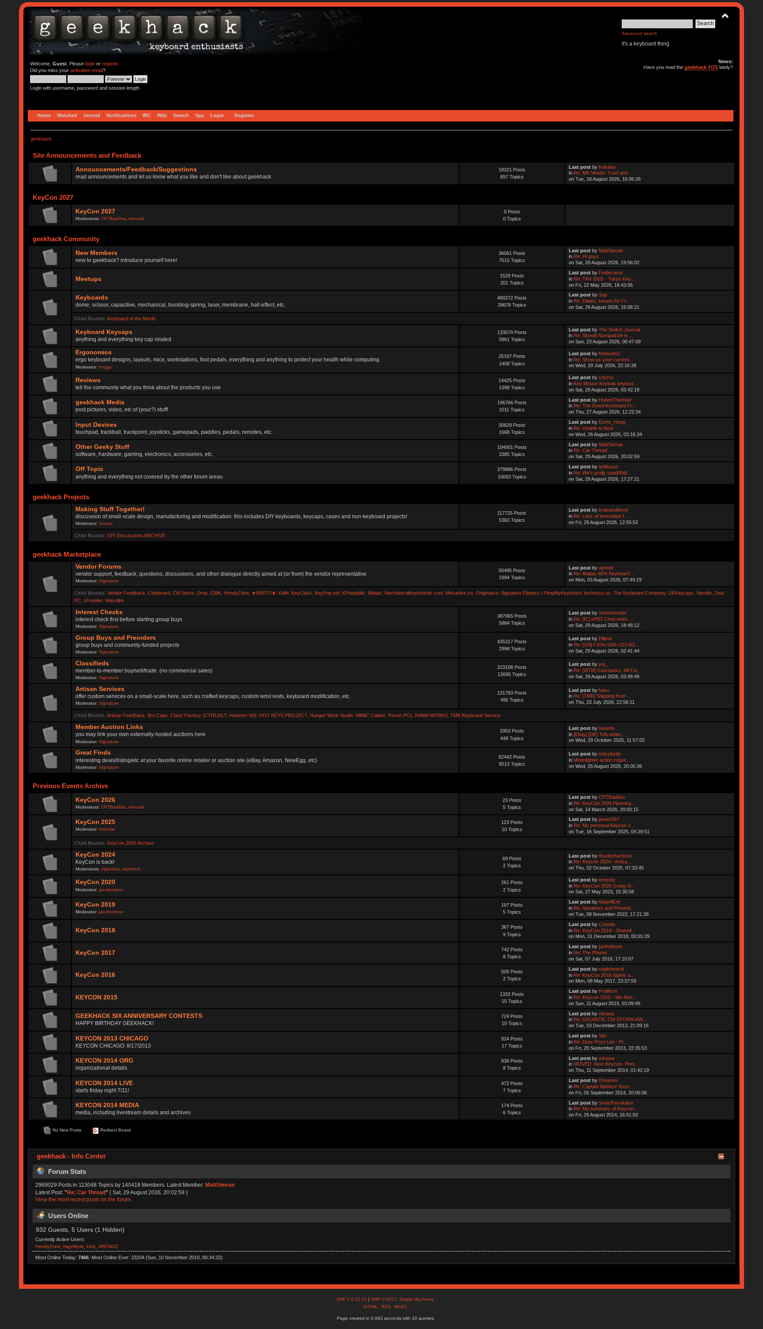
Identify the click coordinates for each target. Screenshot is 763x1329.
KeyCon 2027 (95, 211)
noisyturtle (610, 753)
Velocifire (114, 600)
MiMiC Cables (370, 715)
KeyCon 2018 (95, 930)
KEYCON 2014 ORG (104, 1060)
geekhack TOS (701, 67)
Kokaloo (607, 167)
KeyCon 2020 (95, 882)
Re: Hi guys (586, 256)
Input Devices (96, 424)
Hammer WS (243, 715)
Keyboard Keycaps (104, 332)
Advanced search (639, 33)
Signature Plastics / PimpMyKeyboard (541, 593)
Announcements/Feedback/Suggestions (136, 169)
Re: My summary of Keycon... (606, 1108)
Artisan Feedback (126, 715)
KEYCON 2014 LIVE (104, 1083)
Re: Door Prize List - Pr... (600, 1041)
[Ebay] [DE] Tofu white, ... (600, 734)
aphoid (606, 567)
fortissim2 (609, 353)
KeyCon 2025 (95, 822)
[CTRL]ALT (215, 715)
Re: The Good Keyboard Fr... (605, 405)
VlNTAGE (108, 1246)
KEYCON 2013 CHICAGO (112, 1038)
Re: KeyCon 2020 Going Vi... (604, 886)
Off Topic (89, 469)
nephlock (131, 868)
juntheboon (610, 946)
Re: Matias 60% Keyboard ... (604, 573)
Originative (487, 593)
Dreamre (608, 1080)
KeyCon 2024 (95, 854)
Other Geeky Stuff (102, 447)
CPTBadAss (113, 218)
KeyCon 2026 (95, 800)
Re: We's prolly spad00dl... (602, 472)
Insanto (607, 728)
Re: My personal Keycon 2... (604, 825)
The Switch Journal (619, 329)
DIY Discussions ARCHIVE (136, 535)
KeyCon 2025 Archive (130, 843)
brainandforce (613, 510)
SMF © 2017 (384, 1299)
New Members (96, 253)
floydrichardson (615, 855)
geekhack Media (100, 402)
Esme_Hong (612, 422)
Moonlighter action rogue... (602, 760)
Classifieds (92, 663)
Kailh (284, 593)
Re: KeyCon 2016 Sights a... (604, 975)
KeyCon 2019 (95, 904)
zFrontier (92, 600)
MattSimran (611, 250)
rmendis (136, 218)
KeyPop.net (327, 593)
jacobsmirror (111, 889)
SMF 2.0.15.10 (352, 1299)
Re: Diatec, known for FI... (602, 301)
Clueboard (159, 593)
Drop (202, 593)
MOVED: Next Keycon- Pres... (606, 1064)
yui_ (603, 664)
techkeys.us (597, 593)
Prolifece (608, 991)
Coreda (607, 924)
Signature (109, 580)
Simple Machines (416, 1299)
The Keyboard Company (639, 593)
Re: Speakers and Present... (604, 908)
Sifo (603, 1035)
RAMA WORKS (431, 715)
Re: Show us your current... (603, 359)
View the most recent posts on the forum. (83, 1199)
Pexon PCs (400, 715)
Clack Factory (185, 715)
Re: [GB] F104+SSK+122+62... (606, 644)
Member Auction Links (109, 727)
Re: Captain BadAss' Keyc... (604, 1086)
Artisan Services (100, 689)
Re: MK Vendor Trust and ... (603, 172)
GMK (215, 593)
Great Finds (93, 752)
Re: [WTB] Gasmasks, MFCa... (607, 670)
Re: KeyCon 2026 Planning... (604, 803)
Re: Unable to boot (593, 428)
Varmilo (704, 593)
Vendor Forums (98, 566)
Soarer (106, 523)
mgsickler (110, 868)
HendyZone (236, 593)
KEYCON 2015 (96, 997)
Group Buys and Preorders (116, 637)
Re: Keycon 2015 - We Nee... (605, 997)
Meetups (89, 279)
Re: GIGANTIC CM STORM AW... (610, 1019)
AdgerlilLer (609, 901)
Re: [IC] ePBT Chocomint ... (603, 619)
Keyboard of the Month (131, 318)
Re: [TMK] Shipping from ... (602, 696)
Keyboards (92, 297)
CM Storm (183, 593)
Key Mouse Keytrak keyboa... (605, 383)
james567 (609, 819)
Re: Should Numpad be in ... (603, 335)
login (90, 63)
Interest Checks (99, 612)
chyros (606, 377)
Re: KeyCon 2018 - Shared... (604, 930)
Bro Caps (157, 715)
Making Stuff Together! (110, 509)
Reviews (88, 380)
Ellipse (605, 638)
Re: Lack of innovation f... (601, 516)
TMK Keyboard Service (475, 715)
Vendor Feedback (126, 593)
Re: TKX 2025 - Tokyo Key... (604, 278)
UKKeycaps (681, 593)
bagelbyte (73, 1246)
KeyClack (301, 593)
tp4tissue (608, 466)
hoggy (105, 367)
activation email (86, 70)
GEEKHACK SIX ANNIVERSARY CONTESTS (139, 1016)
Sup (603, 294)
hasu (604, 690)
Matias (375, 593)
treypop (607, 879)
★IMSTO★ (264, 593)
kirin (91, 1246)
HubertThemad (615, 399)
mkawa (606, 1013)
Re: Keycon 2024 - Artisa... (602, 861)
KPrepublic (353, 593)
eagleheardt (611, 969)
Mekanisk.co (459, 593)
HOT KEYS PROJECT (283, 715)
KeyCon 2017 (95, 952)
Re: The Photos (590, 952)
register (110, 63)
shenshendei (612, 612)
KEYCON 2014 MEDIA (107, 1105)
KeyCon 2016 (95, 975)
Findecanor (611, 272)
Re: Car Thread (590, 450)
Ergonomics (94, 352)
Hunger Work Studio (331, 715)
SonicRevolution (616, 1102)
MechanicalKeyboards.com (414, 593)
